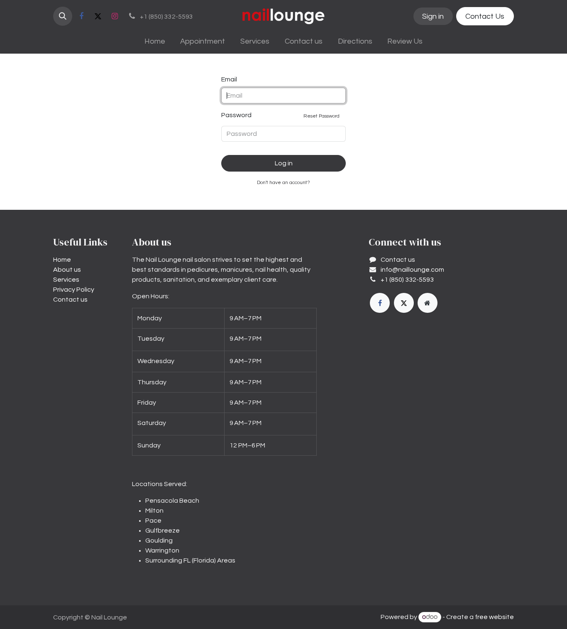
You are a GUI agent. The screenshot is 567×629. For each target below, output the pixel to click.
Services (66, 279)
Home (62, 259)
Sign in (433, 16)
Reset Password (321, 116)
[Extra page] (427, 303)
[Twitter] (97, 16)
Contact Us (484, 16)
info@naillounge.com (412, 269)
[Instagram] (114, 16)
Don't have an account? (283, 182)
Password (280, 115)
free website (494, 617)
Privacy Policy (73, 289)
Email (229, 79)
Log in (284, 163)
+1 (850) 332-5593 (407, 279)
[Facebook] (81, 16)
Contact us (70, 299)
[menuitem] (155, 41)
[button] (62, 16)
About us (67, 269)
